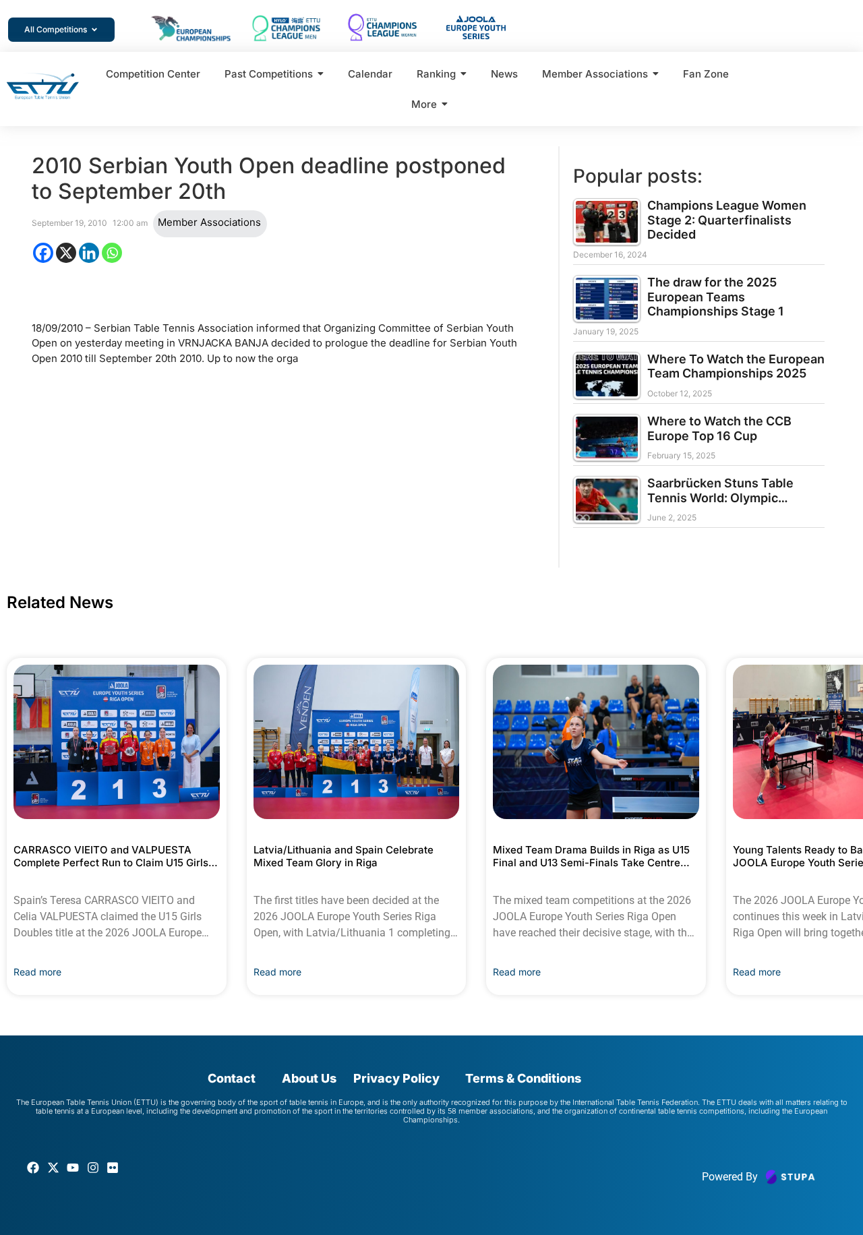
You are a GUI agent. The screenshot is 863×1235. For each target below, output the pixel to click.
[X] (66, 253)
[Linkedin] (89, 253)
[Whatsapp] (112, 253)
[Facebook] (43, 253)
